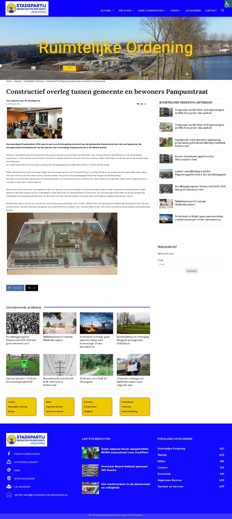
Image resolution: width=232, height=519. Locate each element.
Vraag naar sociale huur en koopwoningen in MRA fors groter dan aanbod (199, 111)
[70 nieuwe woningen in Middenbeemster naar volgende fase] (133, 365)
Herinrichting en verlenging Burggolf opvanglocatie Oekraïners (133, 340)
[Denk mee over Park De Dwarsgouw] (96, 365)
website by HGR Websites (132, 515)
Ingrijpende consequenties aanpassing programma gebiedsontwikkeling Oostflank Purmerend (200, 142)
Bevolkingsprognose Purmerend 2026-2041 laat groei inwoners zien (21, 340)
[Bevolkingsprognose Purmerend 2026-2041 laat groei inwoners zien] (22, 323)
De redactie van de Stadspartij (23, 100)
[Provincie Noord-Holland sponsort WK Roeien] (90, 470)
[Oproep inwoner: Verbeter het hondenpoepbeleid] (22, 365)
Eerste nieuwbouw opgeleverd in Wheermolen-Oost (194, 158)
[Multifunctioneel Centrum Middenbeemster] (59, 323)
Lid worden (193, 10)
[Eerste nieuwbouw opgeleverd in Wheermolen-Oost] (166, 158)
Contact (211, 10)
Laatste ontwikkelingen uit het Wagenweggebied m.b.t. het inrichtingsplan (200, 173)
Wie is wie (125, 10)
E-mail (160, 260)
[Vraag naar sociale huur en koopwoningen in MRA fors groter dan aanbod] (166, 112)
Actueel (106, 10)
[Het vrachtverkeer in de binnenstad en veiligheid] (90, 488)
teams (174, 10)
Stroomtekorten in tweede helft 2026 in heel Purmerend (58, 382)
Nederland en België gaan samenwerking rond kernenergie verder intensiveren (95, 341)
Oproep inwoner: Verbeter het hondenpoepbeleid (21, 380)
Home (9, 81)
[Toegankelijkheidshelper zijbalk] (228, 4)
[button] (222, 11)
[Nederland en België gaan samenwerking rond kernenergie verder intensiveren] (96, 323)
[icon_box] (23, 453)
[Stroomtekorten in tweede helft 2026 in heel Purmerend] (59, 365)
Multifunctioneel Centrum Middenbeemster (58, 338)
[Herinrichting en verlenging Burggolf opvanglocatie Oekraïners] (133, 323)
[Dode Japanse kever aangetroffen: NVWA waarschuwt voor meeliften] (90, 453)
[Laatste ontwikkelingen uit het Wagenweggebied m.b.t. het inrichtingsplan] (166, 173)
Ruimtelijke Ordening (33, 81)
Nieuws (18, 81)
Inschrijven (191, 271)
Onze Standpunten (150, 10)
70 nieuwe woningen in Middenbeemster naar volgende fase (130, 382)
